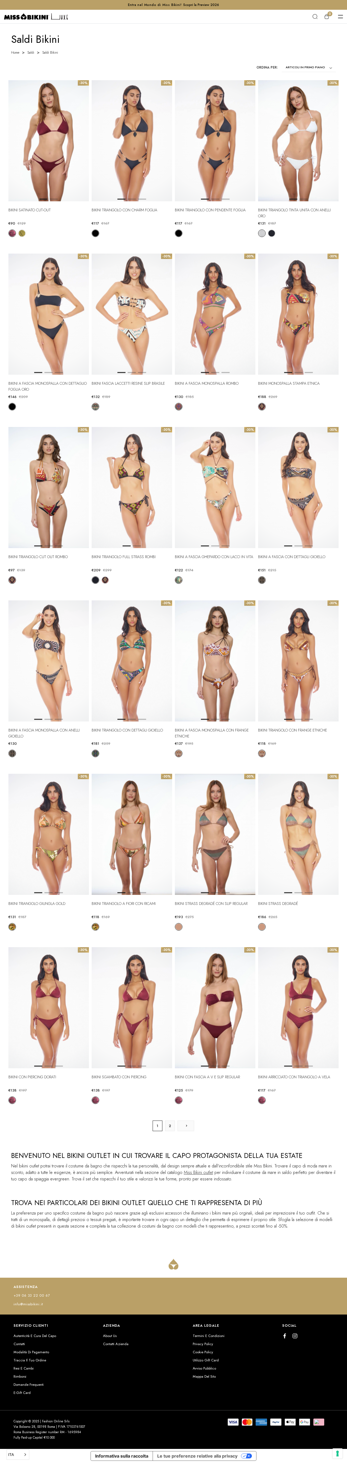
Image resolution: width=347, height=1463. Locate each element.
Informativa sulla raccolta (121, 1456)
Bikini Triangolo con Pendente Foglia (210, 210)
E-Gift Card (22, 1392)
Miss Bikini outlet (198, 1172)
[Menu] (340, 16)
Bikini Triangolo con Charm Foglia (124, 210)
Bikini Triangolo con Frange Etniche (292, 730)
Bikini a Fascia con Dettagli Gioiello (291, 556)
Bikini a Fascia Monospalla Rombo (207, 383)
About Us (110, 1335)
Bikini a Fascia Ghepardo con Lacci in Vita (214, 556)
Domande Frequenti (29, 1384)
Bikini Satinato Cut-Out (29, 210)
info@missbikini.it (28, 1304)
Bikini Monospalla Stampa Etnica (289, 383)
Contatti (19, 1344)
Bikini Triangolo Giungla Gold (36, 903)
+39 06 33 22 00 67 (32, 1295)
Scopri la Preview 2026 (201, 4)
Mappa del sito (204, 1376)
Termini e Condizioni (208, 1335)
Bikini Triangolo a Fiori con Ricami (124, 903)
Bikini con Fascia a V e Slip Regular (207, 1077)
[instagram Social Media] (295, 1335)
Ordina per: (267, 67)
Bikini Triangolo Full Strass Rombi (124, 556)
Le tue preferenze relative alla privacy (197, 1456)
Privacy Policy (203, 1344)
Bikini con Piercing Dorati (32, 1077)
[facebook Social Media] (284, 1335)
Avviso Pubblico (204, 1368)
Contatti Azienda (115, 1344)
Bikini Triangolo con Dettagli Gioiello (127, 730)
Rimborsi (20, 1376)
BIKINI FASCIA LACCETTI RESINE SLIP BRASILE (128, 383)
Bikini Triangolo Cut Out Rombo (38, 556)
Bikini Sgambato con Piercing (119, 1077)
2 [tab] (132, 199)
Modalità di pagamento (31, 1352)
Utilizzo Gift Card (206, 1360)
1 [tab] (121, 199)
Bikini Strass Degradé (278, 903)
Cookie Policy (203, 1352)
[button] (18, 1454)
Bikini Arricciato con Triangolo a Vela (294, 1077)
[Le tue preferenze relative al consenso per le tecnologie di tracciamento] (337, 1453)
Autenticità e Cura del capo (35, 1335)
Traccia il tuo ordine (30, 1360)
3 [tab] (142, 199)
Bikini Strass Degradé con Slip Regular (211, 903)
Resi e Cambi (24, 1368)
